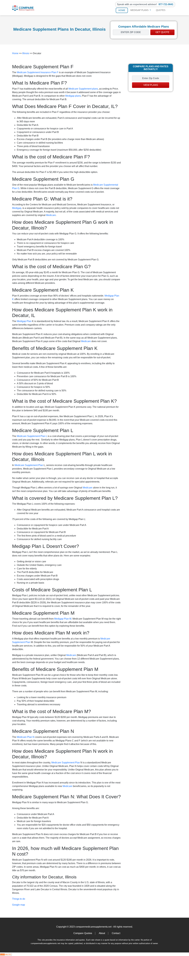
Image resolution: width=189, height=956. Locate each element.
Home (121, 10)
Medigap (16, 208)
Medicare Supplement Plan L (32, 436)
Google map (18, 904)
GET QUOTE (162, 32)
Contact (116, 933)
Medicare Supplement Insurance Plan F (37, 72)
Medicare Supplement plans (83, 88)
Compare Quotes (82, 933)
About (102, 933)
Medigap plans (73, 96)
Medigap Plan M (62, 618)
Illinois (25, 53)
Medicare (51, 215)
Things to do (18, 899)
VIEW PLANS (150, 85)
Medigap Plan (24, 321)
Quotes (160, 10)
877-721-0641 (166, 4)
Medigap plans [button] (139, 10)
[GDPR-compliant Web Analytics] (6, 954)
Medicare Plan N (25, 737)
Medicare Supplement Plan (29, 465)
